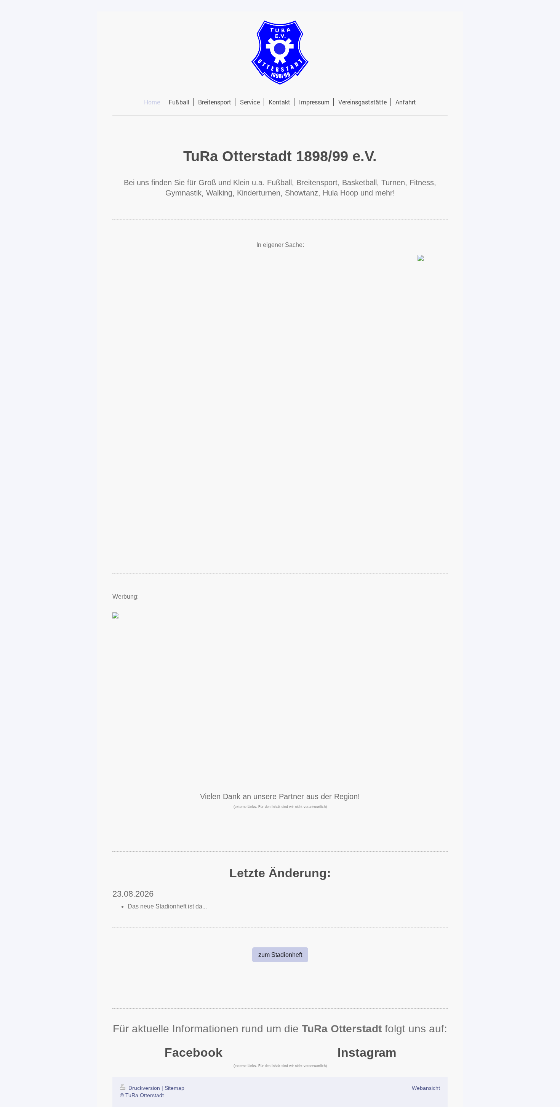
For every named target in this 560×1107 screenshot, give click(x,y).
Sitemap (174, 1088)
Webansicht (426, 1088)
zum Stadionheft (280, 955)
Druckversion (144, 1088)
